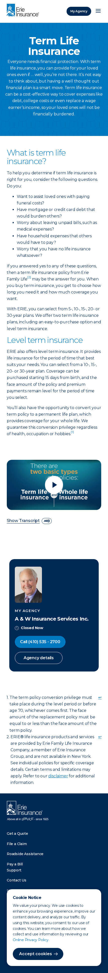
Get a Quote (17, 833)
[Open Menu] (98, 11)
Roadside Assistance (25, 854)
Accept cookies (35, 953)
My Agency (78, 11)
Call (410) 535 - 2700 (40, 641)
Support (14, 870)
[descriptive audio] (47, 521)
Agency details (39, 657)
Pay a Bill (15, 864)
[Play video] (54, 485)
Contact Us (16, 880)
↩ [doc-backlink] (99, 697)
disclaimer (58, 776)
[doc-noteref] (29, 279)
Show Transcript (23, 521)
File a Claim (17, 844)
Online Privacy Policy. (31, 940)
